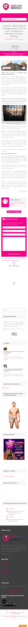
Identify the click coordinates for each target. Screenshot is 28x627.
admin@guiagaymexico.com (14, 590)
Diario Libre (24, 191)
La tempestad (11, 508)
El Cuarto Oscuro (4, 562)
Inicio (13, 52)
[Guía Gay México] (14, 6)
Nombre (5, 227)
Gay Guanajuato (4, 565)
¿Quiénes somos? (13, 612)
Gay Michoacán (4, 567)
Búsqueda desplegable (10, 19)
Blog (19, 612)
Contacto (22, 612)
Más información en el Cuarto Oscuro (16, 503)
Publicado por (18, 39)
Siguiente (17, 211)
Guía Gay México (12, 616)
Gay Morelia (3, 577)
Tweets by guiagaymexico (9, 476)
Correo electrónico (7, 231)
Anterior (10, 211)
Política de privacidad (16, 613)
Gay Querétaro (4, 570)
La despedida (11, 516)
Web (4, 234)
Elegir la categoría (5, 387)
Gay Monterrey (4, 575)
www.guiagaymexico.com (14, 592)
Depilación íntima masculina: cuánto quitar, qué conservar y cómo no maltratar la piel (15, 513)
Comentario (6, 238)
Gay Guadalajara (4, 572)
